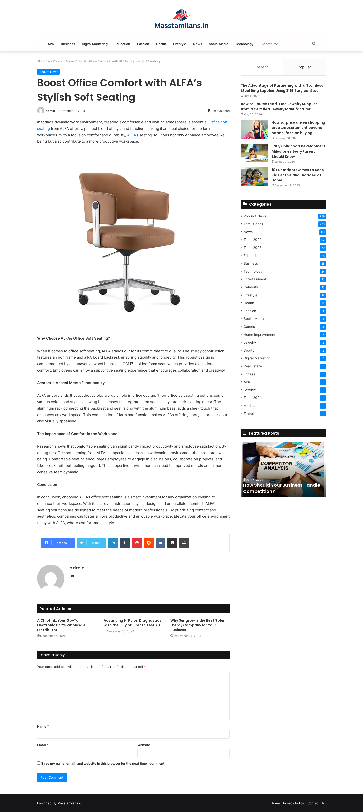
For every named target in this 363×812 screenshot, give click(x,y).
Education (122, 44)
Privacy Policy (293, 803)
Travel (249, 414)
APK (51, 44)
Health (161, 44)
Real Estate (253, 366)
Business (68, 44)
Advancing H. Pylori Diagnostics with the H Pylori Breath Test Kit (132, 623)
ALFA (131, 135)
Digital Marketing (95, 44)
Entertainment (255, 279)
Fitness (249, 374)
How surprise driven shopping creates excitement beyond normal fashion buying (298, 127)
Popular (304, 67)
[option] (283, 469)
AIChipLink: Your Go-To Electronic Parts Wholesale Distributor (61, 625)
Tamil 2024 (253, 398)
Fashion (143, 44)
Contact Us (316, 803)
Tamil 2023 (253, 248)
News (197, 44)
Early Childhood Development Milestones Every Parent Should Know (298, 151)
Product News (64, 61)
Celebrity (251, 287)
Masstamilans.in (69, 803)
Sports (249, 350)
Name (43, 726)
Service (250, 390)
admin (50, 111)
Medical (250, 406)
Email (42, 745)
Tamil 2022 (252, 240)
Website (143, 745)
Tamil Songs (253, 224)
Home (45, 61)
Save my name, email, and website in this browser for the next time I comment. (103, 763)
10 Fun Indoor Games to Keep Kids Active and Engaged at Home (298, 175)
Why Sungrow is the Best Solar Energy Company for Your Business (197, 625)
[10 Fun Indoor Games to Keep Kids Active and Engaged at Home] (254, 176)
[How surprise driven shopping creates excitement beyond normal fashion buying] (254, 129)
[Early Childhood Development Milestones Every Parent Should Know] (254, 153)
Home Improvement (259, 335)
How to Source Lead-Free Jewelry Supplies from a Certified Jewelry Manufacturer (279, 106)
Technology (244, 44)
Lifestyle (179, 44)
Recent (262, 67)
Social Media (218, 44)
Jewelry (250, 342)
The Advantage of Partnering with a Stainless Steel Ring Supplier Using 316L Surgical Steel (282, 88)
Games (249, 327)
